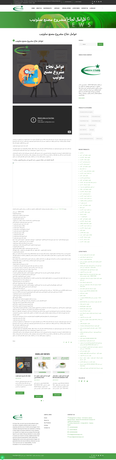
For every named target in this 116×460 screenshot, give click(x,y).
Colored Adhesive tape (96, 120)
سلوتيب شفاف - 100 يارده (85, 212)
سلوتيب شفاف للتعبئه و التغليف (86, 223)
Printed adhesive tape (96, 116)
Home (33, 8)
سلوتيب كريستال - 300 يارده (85, 191)
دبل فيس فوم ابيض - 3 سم (85, 161)
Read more (82, 98)
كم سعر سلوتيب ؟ (83, 202)
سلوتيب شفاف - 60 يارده (85, 159)
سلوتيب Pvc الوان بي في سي (85, 272)
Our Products (47, 8)
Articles (56, 8)
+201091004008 (68, 1)
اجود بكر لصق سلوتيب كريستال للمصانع (87, 340)
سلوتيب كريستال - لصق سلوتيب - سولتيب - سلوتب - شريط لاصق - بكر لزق (91, 358)
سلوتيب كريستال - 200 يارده (85, 221)
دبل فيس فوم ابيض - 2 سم (85, 193)
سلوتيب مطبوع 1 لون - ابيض (85, 155)
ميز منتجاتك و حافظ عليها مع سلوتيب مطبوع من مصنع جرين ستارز (91, 320)
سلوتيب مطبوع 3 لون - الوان (85, 180)
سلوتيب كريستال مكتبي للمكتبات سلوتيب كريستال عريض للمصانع (90, 314)
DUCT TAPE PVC (83, 129)
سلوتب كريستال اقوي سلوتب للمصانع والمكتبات (89, 269)
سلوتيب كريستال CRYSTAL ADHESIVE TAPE (88, 290)
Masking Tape (82, 125)
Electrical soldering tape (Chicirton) (86, 138)
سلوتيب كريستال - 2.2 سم (85, 184)
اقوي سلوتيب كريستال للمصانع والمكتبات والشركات (89, 325)
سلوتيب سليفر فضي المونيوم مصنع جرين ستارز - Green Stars (90, 328)
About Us (39, 8)
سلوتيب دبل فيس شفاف (84, 304)
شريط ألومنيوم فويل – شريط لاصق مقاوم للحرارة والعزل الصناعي (90, 333)
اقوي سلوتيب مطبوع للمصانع (85, 306)
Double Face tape (92, 125)
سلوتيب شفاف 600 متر (84, 232)
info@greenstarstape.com (75, 434)
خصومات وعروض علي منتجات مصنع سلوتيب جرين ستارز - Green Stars (91, 285)
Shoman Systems (99, 457)
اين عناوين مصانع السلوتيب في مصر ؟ (87, 186)
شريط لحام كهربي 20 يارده (85, 177)
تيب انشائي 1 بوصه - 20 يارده (85, 173)
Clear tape (92, 129)
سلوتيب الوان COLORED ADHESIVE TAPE (88, 338)
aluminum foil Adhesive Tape (85, 134)
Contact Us (84, 8)
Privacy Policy (16, 457)
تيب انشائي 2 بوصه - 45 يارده (85, 196)
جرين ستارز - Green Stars (59, 208)
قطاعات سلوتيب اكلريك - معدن (86, 234)
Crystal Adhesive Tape (84, 120)
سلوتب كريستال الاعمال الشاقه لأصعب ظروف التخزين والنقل (91, 368)
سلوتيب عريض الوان (84, 293)
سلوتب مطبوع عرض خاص (85, 351)
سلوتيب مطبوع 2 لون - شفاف (85, 189)
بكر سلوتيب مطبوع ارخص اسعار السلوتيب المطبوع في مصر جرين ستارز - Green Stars (91, 347)
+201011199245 (78, 1)
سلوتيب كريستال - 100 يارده (85, 228)
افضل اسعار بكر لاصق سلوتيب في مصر (87, 254)
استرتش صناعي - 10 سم (84, 164)
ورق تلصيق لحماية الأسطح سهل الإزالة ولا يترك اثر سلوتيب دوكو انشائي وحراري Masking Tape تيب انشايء (91, 343)
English (93, 8)
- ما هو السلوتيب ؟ (83, 216)
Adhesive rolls (99, 138)
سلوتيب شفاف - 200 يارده (85, 157)
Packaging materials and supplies (86, 112)
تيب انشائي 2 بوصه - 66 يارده (85, 225)
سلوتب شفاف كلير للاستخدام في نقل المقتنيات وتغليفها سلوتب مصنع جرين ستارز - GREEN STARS (90, 275)
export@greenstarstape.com (76, 437)
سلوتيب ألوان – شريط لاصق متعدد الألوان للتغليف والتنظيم (91, 353)
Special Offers (66, 8)
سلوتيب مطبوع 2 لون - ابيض (85, 205)
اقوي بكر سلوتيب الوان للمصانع (86, 308)
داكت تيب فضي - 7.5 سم (84, 239)
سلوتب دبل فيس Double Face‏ (86, 259)
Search (100, 44)
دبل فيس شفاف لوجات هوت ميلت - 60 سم (88, 182)
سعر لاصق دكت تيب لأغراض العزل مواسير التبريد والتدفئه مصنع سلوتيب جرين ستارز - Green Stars (90, 266)
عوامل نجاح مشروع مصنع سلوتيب (23, 375)
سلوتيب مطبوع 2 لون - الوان (85, 218)
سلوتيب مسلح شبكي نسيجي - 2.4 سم (87, 171)
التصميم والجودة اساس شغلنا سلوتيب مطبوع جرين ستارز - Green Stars (91, 262)
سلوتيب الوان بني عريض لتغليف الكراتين (87, 361)
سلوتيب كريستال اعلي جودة (85, 310)
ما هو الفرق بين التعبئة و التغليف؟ (86, 200)
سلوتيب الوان (82, 230)
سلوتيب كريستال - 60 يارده (85, 237)
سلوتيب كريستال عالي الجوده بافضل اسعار (88, 288)
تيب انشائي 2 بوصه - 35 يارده (85, 198)
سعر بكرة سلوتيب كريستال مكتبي (86, 257)
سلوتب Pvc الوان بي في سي (85, 317)
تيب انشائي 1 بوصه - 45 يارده (85, 209)
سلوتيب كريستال (83, 214)
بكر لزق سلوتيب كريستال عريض (86, 282)
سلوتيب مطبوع (83, 295)
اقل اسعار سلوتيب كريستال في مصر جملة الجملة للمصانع (90, 301)
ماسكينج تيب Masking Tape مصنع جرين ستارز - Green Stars (90, 298)
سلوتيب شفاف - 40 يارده (85, 241)
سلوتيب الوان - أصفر (84, 175)
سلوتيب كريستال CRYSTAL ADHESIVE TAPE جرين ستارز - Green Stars (91, 365)
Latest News (76, 8)
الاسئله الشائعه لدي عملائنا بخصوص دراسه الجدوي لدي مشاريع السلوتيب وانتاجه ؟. (33, 160)
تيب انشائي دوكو (83, 168)
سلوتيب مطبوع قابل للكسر (85, 323)
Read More (20, 393)
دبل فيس (81, 152)
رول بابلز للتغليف (83, 336)
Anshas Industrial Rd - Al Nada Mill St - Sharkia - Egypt (24, 2)
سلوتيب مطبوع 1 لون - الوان (85, 166)
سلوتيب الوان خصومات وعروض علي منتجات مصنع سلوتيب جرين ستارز (91, 279)
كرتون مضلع (82, 207)
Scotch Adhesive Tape (84, 116)
